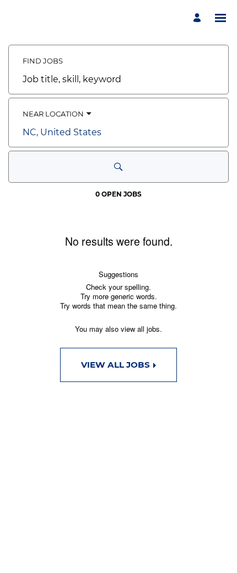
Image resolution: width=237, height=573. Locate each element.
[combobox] (118, 79)
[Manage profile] (198, 18)
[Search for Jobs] (118, 167)
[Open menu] (220, 18)
